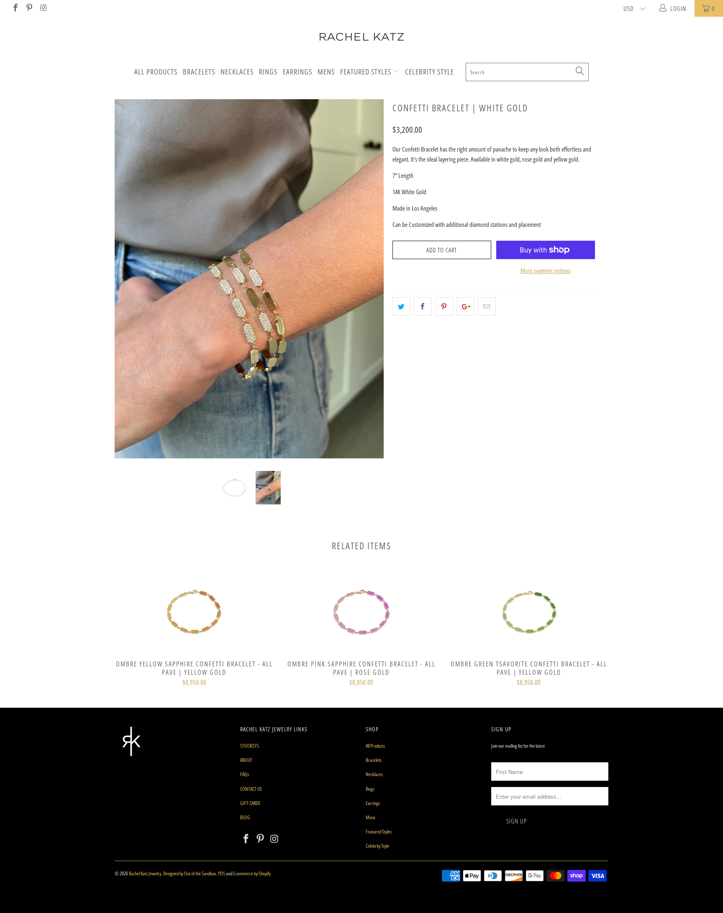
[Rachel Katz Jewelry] (361, 37)
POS (221, 873)
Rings (268, 72)
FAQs (244, 774)
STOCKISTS (249, 745)
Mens (326, 72)
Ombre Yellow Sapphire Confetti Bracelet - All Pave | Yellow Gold (194, 612)
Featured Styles (366, 72)
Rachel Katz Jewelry (145, 873)
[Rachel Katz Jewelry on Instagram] (42, 8)
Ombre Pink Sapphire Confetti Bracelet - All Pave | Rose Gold (361, 612)
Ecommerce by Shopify (252, 873)
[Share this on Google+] (465, 306)
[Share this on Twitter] (401, 306)
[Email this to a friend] (487, 306)
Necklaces (237, 72)
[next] (370, 285)
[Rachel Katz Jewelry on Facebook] (14, 8)
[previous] (129, 285)
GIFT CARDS (250, 803)
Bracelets (199, 72)
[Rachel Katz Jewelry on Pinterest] (29, 8)
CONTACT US (251, 788)
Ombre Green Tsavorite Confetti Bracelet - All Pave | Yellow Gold (528, 612)
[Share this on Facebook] (423, 306)
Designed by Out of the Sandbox (189, 873)
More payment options (545, 270)
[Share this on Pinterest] (444, 306)
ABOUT (246, 760)
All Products (155, 72)
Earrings (297, 72)
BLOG (245, 817)
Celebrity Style (429, 72)
